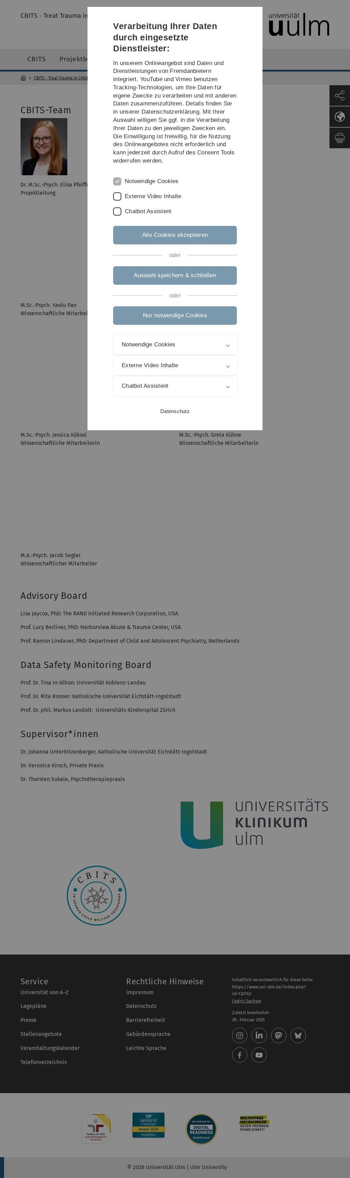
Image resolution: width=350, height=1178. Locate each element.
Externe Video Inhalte (153, 196)
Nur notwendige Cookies (175, 315)
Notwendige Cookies (152, 181)
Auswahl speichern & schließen (175, 275)
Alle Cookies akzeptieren (175, 235)
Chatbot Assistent (148, 211)
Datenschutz (175, 411)
